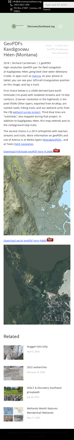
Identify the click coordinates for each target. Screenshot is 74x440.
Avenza (36, 76)
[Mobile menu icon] (60, 26)
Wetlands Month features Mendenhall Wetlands (42, 410)
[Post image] (13, 352)
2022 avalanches (37, 367)
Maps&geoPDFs (52, 139)
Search (46, 9)
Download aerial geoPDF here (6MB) (25, 240)
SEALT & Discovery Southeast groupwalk (44, 390)
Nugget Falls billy (37, 346)
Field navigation (23, 144)
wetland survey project (26, 112)
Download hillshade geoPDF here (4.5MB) (28, 151)
